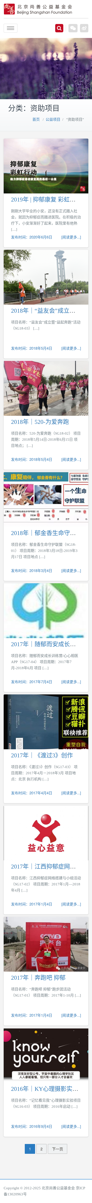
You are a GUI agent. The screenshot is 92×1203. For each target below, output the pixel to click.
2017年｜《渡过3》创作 (42, 755)
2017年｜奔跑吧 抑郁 (38, 978)
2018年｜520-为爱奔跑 (40, 422)
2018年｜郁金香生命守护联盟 (49, 533)
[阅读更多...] (71, 236)
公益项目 (53, 119)
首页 (36, 119)
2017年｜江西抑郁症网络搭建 (49, 866)
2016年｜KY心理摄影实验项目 (50, 1089)
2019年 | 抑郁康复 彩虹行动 (46, 199)
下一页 (57, 1148)
